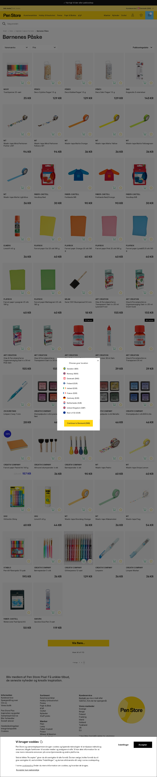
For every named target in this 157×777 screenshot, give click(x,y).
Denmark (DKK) (73, 378)
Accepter (143, 745)
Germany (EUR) (73, 398)
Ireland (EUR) (72, 388)
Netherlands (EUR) (74, 403)
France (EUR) (72, 393)
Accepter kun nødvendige (27, 770)
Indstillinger (123, 745)
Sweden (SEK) (72, 369)
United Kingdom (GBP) (76, 408)
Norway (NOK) (72, 374)
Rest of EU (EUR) (73, 413)
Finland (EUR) (72, 383)
